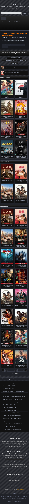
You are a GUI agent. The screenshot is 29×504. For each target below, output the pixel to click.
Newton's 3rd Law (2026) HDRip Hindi (12, 402)
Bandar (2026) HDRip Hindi (9, 407)
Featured (10, 18)
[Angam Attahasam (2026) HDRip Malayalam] (21, 324)
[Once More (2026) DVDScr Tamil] (2, 74)
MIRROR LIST (13, 496)
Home (3, 18)
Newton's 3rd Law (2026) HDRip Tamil (12, 415)
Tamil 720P (14, 63)
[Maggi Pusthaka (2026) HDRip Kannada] (7, 154)
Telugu (4, 21)
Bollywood (18, 18)
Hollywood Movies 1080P (14, 57)
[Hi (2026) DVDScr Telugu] (2, 69)
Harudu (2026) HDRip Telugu (9, 410)
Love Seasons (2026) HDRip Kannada (12, 418)
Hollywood (5, 25)
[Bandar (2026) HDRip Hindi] (21, 304)
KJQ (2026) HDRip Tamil (8, 421)
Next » (16, 373)
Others (19, 25)
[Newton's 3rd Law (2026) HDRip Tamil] (7, 344)
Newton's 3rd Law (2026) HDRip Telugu (12, 429)
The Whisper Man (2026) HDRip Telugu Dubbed (14, 396)
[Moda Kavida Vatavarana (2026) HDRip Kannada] (21, 154)
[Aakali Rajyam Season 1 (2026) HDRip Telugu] (21, 243)
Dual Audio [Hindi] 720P (9, 60)
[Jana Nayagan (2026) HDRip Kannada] (7, 114)
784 (12, 373)
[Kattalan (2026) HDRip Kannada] (21, 134)
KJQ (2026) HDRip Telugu (9, 426)
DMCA (19, 496)
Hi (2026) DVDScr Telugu (9, 383)
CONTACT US (24, 496)
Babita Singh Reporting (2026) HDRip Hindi (13, 423)
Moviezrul (15, 4)
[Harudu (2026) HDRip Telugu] (7, 324)
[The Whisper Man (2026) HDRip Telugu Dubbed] (21, 263)
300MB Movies (22, 60)
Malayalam (17, 21)
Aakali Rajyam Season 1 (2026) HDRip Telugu (13, 391)
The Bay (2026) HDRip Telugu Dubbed (12, 393)
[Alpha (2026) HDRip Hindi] (21, 199)
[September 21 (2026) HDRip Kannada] (7, 134)
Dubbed (13, 25)
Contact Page (20, 489)
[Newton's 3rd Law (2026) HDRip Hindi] (21, 283)
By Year (4, 28)
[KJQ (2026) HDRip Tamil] (7, 364)
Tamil (9, 21)
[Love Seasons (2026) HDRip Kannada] (7, 94)
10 (23, 370)
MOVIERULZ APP (5, 496)
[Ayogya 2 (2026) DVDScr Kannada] (21, 114)
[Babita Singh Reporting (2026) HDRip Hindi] (21, 364)
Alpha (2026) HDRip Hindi (9, 404)
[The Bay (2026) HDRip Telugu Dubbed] (7, 263)
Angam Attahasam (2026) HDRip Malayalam (13, 412)
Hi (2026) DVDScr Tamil (8, 388)
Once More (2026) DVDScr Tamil (10, 385)
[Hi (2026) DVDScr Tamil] (7, 199)
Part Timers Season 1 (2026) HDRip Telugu (13, 399)
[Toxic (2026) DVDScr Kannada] (21, 94)
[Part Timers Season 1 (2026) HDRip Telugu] (7, 283)
